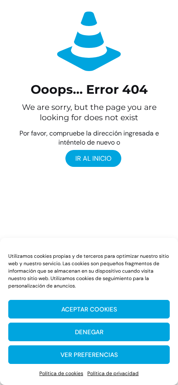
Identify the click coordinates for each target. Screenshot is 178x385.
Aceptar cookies (89, 309)
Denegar (89, 332)
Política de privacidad (113, 373)
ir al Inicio (93, 158)
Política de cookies (61, 373)
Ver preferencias (89, 355)
